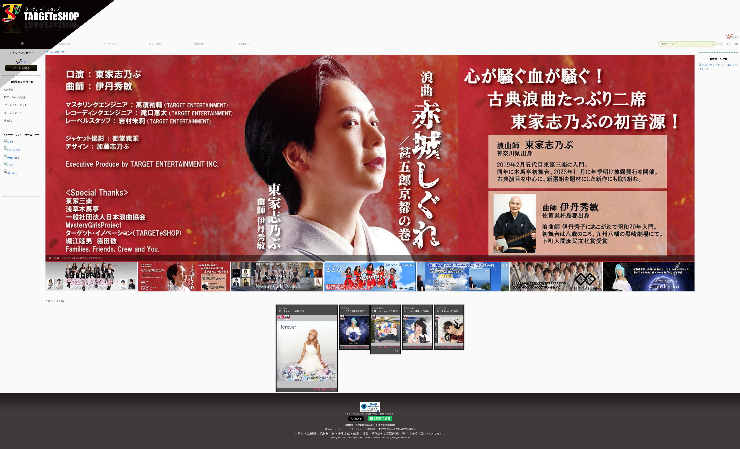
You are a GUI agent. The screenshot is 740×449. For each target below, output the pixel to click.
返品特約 (199, 43)
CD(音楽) (9, 89)
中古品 (8, 120)
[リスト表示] (728, 44)
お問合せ (244, 43)
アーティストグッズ (15, 105)
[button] (49, 173)
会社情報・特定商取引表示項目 (360, 425)
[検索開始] (713, 44)
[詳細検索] (721, 44)
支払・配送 (155, 43)
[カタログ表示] (736, 44)
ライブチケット (13, 112)
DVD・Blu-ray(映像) (15, 97)
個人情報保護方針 (386, 425)
